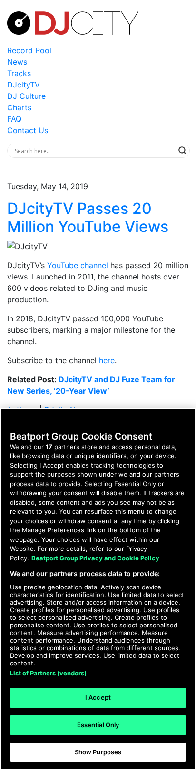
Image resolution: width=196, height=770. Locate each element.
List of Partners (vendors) (48, 673)
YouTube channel (77, 265)
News (17, 62)
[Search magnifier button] (182, 150)
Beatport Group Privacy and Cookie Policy (95, 558)
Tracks (19, 73)
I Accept (98, 697)
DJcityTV (23, 84)
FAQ (14, 119)
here (107, 360)
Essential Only (98, 725)
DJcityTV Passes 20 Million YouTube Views (87, 217)
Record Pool (29, 50)
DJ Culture (26, 96)
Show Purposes (98, 752)
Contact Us (27, 130)
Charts (19, 107)
